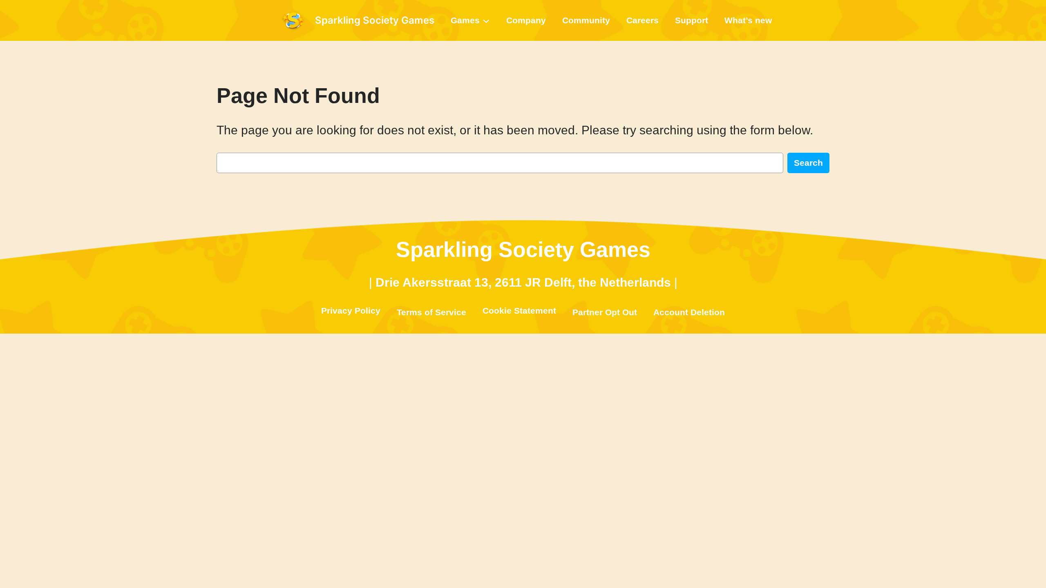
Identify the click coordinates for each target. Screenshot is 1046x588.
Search (808, 162)
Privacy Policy (350, 310)
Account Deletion (689, 312)
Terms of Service (431, 312)
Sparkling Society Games (374, 20)
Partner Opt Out (604, 312)
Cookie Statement (519, 310)
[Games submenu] (486, 20)
